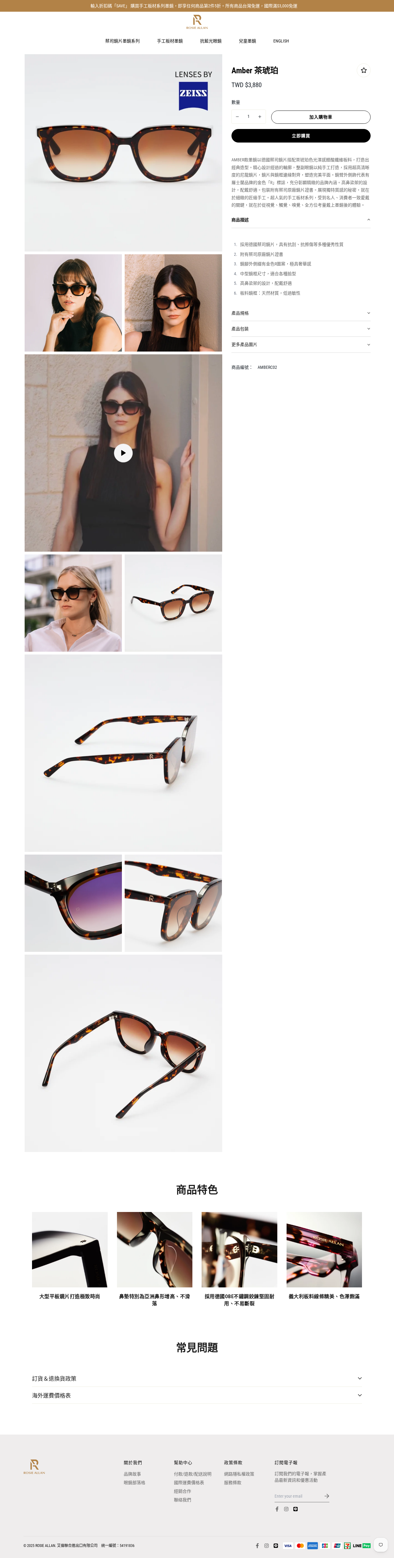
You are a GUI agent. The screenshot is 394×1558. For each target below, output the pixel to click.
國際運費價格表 (189, 1482)
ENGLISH (281, 40)
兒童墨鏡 (247, 40)
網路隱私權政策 (239, 1473)
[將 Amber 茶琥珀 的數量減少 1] (237, 117)
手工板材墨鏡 (170, 40)
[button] (301, 220)
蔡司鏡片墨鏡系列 (122, 40)
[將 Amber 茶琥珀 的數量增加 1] (260, 117)
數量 (235, 101)
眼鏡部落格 (134, 1482)
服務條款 (232, 1482)
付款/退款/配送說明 (192, 1473)
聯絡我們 (182, 1499)
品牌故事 (132, 1473)
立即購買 (301, 135)
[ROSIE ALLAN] (197, 22)
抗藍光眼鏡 (211, 40)
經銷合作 (182, 1491)
